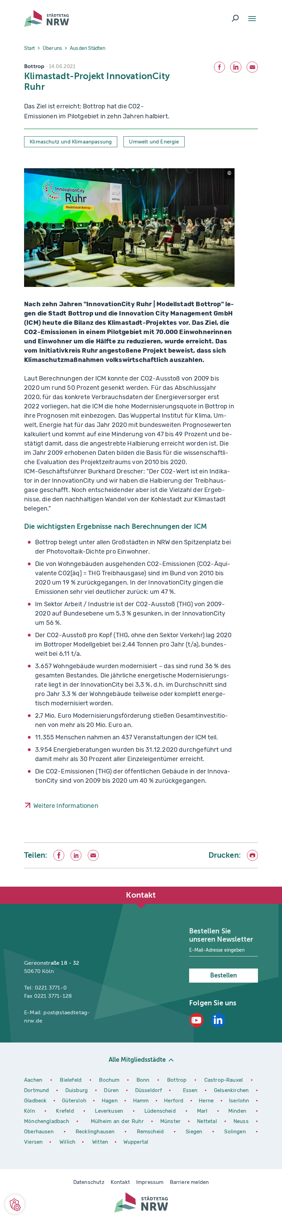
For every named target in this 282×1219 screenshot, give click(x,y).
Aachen (33, 1080)
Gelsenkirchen (232, 1090)
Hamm (141, 1101)
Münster (171, 1121)
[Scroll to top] (261, 887)
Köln (29, 1111)
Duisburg (77, 1090)
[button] (14, 1204)
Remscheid (150, 1132)
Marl (202, 1111)
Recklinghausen (97, 1132)
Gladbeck (36, 1101)
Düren (112, 1090)
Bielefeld (71, 1080)
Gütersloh (75, 1101)
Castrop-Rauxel (225, 1080)
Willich (68, 1142)
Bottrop (176, 1080)
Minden (237, 1111)
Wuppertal (136, 1142)
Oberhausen (39, 1132)
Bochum (109, 1080)
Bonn (144, 1080)
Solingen (237, 1132)
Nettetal (207, 1121)
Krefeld (67, 1111)
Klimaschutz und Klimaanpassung (71, 142)
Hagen (110, 1101)
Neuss (242, 1121)
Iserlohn (239, 1101)
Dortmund (37, 1090)
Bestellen (223, 975)
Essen (190, 1090)
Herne (207, 1101)
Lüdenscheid (160, 1111)
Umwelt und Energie (154, 142)
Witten (100, 1142)
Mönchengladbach (47, 1121)
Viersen (33, 1142)
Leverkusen (111, 1111)
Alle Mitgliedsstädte (137, 1059)
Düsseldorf (148, 1090)
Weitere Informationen (65, 806)
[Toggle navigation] (252, 18)
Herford (174, 1101)
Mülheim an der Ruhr (118, 1121)
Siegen (194, 1132)
